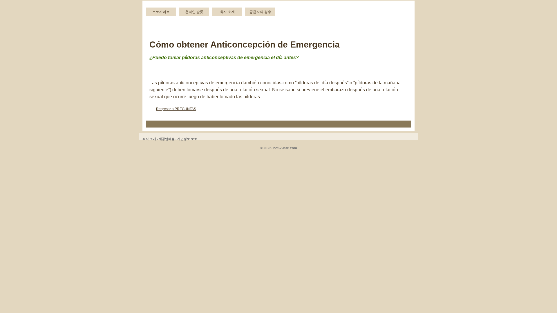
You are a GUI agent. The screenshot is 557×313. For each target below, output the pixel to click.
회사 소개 (227, 12)
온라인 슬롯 (194, 12)
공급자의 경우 (260, 12)
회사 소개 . (150, 139)
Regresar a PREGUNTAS (176, 109)
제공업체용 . (167, 139)
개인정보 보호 (187, 139)
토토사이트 (161, 12)
